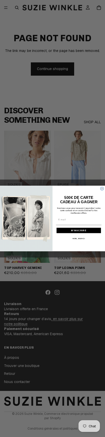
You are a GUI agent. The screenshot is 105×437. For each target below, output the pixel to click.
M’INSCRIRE (79, 230)
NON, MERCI (79, 238)
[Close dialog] (102, 188)
